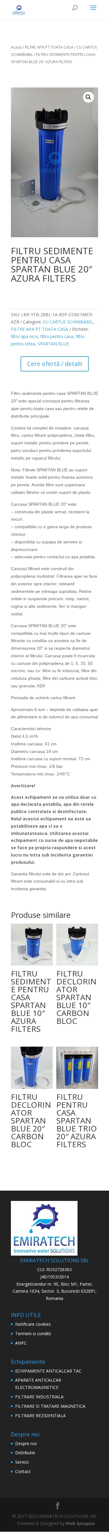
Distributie (25, 1452)
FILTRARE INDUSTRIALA (39, 1397)
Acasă (16, 47)
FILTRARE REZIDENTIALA (40, 1415)
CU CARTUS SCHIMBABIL (68, 322)
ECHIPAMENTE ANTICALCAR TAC (48, 1371)
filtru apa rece (24, 336)
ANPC (21, 1343)
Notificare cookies (33, 1324)
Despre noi (26, 1443)
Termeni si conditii (33, 1333)
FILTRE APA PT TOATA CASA (49, 47)
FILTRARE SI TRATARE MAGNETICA (50, 1406)
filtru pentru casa (56, 336)
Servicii (21, 1462)
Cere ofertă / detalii (54, 364)
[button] (88, 97)
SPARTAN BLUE (53, 344)
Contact (23, 1471)
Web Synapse (80, 1523)
